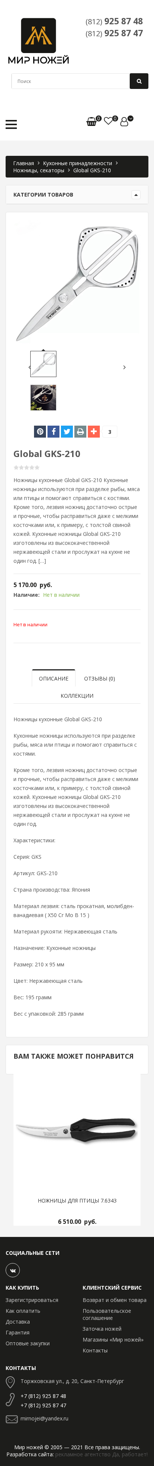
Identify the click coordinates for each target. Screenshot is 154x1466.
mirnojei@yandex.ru (44, 1418)
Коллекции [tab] (77, 695)
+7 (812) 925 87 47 (43, 1405)
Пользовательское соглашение (107, 1314)
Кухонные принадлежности (77, 163)
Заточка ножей (102, 1328)
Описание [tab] (53, 678)
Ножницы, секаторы (38, 170)
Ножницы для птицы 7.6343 (77, 1200)
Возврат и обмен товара (115, 1299)
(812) (114, 21)
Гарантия (18, 1332)
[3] (94, 432)
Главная (23, 163)
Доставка (18, 1321)
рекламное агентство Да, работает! (101, 1454)
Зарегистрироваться (32, 1299)
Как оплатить (23, 1310)
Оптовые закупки (28, 1343)
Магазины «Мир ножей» (113, 1339)
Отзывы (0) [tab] (99, 678)
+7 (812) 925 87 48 (43, 1395)
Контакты (95, 1350)
